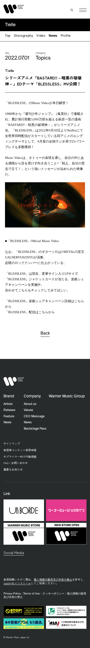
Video (40, 35)
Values (28, 410)
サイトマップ (12, 443)
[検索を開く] (72, 10)
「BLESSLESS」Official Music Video (33, 241)
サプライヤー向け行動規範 (20, 456)
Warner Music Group (67, 396)
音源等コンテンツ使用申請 (20, 450)
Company (32, 396)
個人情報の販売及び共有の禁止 (53, 579)
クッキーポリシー (53, 593)
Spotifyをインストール (17, 583)
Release (9, 410)
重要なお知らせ (13, 469)
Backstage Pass (35, 428)
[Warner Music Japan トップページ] (14, 9)
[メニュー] (82, 10)
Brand (9, 396)
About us (30, 404)
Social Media (14, 552)
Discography (23, 35)
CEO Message (34, 416)
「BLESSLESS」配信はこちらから (30, 312)
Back (45, 334)
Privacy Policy (12, 593)
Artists (8, 404)
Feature (9, 416)
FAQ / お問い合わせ (16, 463)
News (53, 35)
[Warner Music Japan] (14, 381)
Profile (66, 35)
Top (7, 35)
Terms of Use (31, 593)
